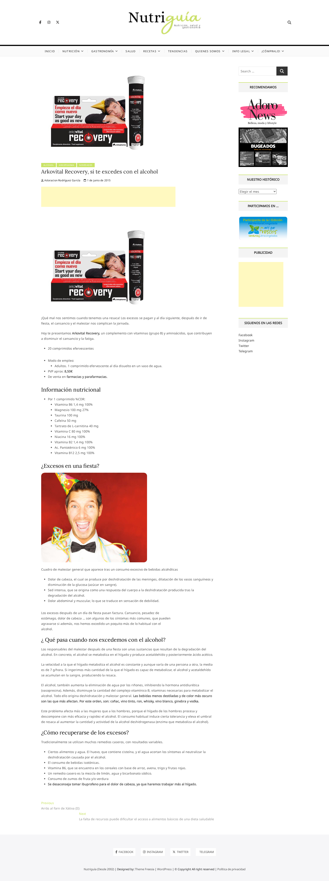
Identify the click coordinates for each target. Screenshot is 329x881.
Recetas (149, 51)
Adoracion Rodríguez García (62, 180)
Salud (131, 51)
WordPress (164, 869)
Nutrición (71, 51)
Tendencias (178, 51)
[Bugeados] (263, 129)
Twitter (244, 346)
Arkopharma (66, 165)
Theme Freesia (144, 869)
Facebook (245, 335)
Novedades (85, 165)
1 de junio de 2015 (98, 180)
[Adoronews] (263, 99)
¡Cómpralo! (271, 51)
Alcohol (48, 165)
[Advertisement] (108, 197)
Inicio (50, 51)
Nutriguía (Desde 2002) (99, 869)
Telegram (246, 351)
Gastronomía (102, 51)
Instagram (246, 340)
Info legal (241, 51)
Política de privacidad (231, 869)
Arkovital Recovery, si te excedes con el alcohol (99, 171)
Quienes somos (208, 51)
